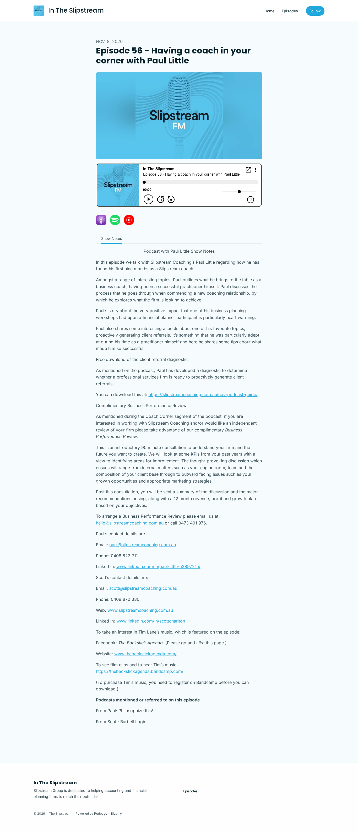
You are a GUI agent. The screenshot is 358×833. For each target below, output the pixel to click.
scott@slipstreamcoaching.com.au (143, 588)
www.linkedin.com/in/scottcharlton (150, 621)
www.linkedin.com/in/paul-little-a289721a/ (158, 566)
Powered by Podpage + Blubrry (98, 813)
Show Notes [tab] (111, 238)
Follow (315, 11)
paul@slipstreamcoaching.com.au (142, 544)
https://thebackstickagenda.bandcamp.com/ (139, 671)
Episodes (290, 11)
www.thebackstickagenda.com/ (145, 653)
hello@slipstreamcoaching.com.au (130, 523)
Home (269, 11)
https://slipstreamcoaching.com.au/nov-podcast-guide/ (203, 394)
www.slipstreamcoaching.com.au (140, 610)
